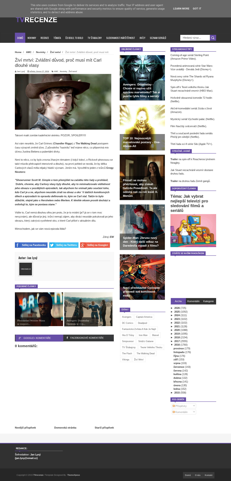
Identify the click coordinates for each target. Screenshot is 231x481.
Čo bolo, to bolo (74, 38)
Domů (20, 38)
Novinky (32, 38)
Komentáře (181, 412)
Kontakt (208, 475)
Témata (57, 38)
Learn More (181, 8)
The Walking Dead (146, 353)
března (178, 381)
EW (112, 236)
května (178, 374)
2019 (177, 333)
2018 (177, 337)
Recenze (45, 38)
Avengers (126, 317)
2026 (177, 308)
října (176, 355)
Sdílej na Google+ (97, 245)
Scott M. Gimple (40, 180)
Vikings (125, 359)
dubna (178, 377)
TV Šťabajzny (129, 347)
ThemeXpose (73, 475)
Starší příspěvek (104, 427)
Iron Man (143, 335)
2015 (177, 392)
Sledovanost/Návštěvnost (120, 38)
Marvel (155, 335)
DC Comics (127, 323)
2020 (177, 330)
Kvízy (142, 38)
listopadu (179, 352)
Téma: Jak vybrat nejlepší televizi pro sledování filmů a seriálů (189, 203)
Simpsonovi (128, 341)
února (177, 385)
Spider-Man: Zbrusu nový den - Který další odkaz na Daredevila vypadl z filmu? (141, 241)
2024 (177, 315)
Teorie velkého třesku (151, 347)
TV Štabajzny (95, 38)
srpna (177, 363)
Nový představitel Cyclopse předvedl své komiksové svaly (141, 291)
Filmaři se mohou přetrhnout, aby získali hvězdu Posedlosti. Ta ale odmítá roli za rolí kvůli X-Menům (140, 188)
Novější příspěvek (25, 427)
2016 (177, 344)
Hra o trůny (128, 335)
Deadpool (142, 323)
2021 (177, 326)
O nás (198, 475)
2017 (177, 341)
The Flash (127, 353)
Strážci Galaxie (145, 341)
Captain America (144, 317)
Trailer (174, 159)
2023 (177, 319)
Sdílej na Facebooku (34, 245)
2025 (177, 311)
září (176, 359)
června (178, 370)
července (179, 366)
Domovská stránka (65, 427)
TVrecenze (38, 475)
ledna (177, 388)
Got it (197, 8)
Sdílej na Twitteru (66, 245)
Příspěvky (181, 406)
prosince (179, 348)
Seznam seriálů (158, 38)
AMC (56, 71)
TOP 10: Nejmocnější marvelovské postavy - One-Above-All (141, 142)
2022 (177, 322)
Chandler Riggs (63, 143)
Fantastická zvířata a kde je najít (139, 329)
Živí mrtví (139, 359)
